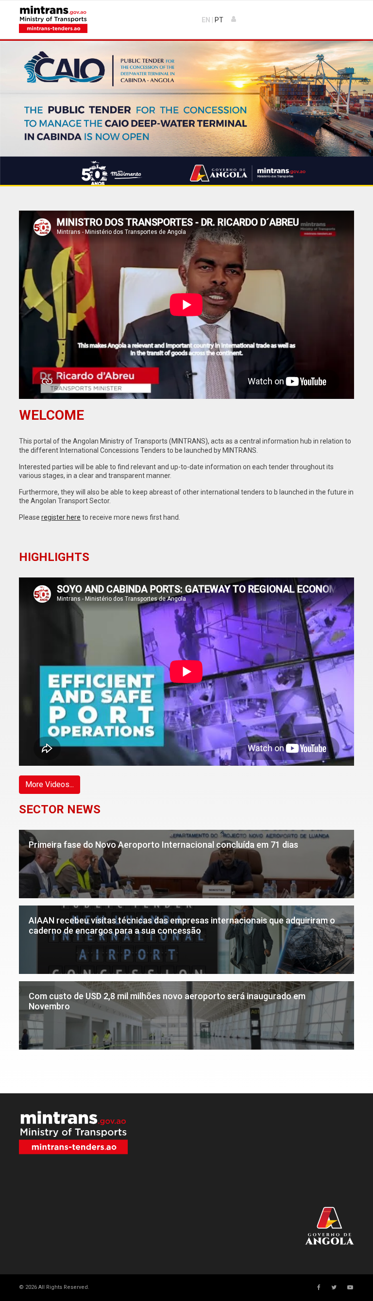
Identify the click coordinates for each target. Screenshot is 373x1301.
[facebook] (319, 1287)
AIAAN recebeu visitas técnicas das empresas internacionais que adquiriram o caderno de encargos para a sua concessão (182, 891)
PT (219, 20)
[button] (234, 19)
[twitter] (334, 1287)
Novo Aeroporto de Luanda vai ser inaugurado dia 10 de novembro (159, 1038)
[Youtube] (350, 1287)
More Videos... (49, 784)
